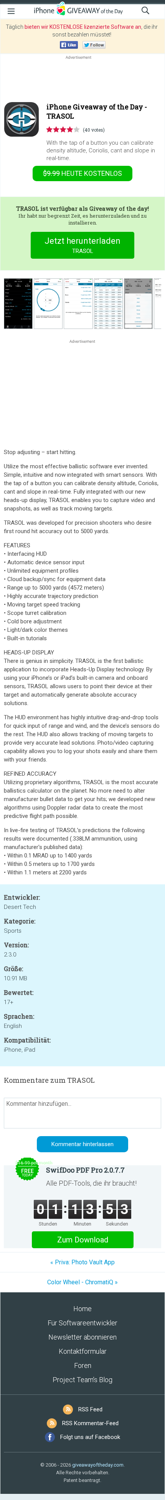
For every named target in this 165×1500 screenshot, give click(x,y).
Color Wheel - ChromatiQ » (82, 1282)
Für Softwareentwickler (82, 1323)
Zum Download (82, 1239)
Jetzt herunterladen (82, 245)
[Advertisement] (82, 79)
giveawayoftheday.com (98, 1465)
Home (82, 1309)
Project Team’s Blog (82, 1380)
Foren (82, 1365)
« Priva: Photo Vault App (82, 1262)
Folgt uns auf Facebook (90, 1437)
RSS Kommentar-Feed (90, 1423)
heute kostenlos (82, 173)
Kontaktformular (83, 1351)
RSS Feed (90, 1409)
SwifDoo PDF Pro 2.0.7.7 (85, 1170)
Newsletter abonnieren (82, 1337)
